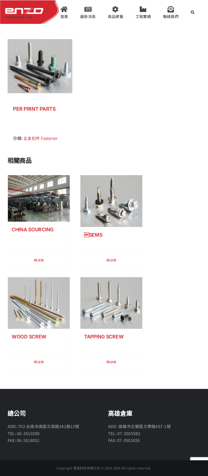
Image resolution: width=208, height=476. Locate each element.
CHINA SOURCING (33, 229)
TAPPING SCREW (104, 337)
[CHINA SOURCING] (39, 198)
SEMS (93, 235)
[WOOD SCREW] (39, 303)
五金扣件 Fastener (40, 138)
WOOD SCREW (29, 337)
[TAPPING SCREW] (111, 303)
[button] (192, 12)
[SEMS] (111, 201)
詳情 (41, 260)
